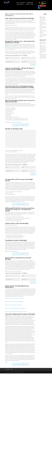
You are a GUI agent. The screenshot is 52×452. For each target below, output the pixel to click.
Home (18, 2)
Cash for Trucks (21, 82)
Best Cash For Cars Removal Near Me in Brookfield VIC (14, 301)
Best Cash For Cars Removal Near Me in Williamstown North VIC (16, 311)
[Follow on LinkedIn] (39, 8)
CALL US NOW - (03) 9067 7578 (20, 125)
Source (6, 362)
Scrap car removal (30, 74)
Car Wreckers (16, 122)
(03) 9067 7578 (42, 45)
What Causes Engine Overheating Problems (43, 32)
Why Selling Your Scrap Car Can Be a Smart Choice (43, 20)
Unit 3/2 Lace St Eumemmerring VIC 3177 (43, 43)
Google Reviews (30, 2)
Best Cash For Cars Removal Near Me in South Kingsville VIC (15, 308)
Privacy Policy (7, 369)
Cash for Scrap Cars (19, 156)
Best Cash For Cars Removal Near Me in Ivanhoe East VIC (14, 298)
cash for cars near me (27, 27)
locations (21, 296)
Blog (32, 4)
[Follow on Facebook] (39, 6)
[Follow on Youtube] (43, 6)
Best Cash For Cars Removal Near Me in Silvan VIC (13, 304)
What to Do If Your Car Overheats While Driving (43, 24)
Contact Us (28, 4)
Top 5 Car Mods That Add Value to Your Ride (43, 36)
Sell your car (8, 150)
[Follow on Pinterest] (45, 6)
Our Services (22, 2)
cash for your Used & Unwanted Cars (13, 46)
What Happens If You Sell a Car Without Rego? (43, 28)
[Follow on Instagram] (41, 6)
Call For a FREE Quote (43, 2)
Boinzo (23, 372)
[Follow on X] (41, 8)
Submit (33, 64)
